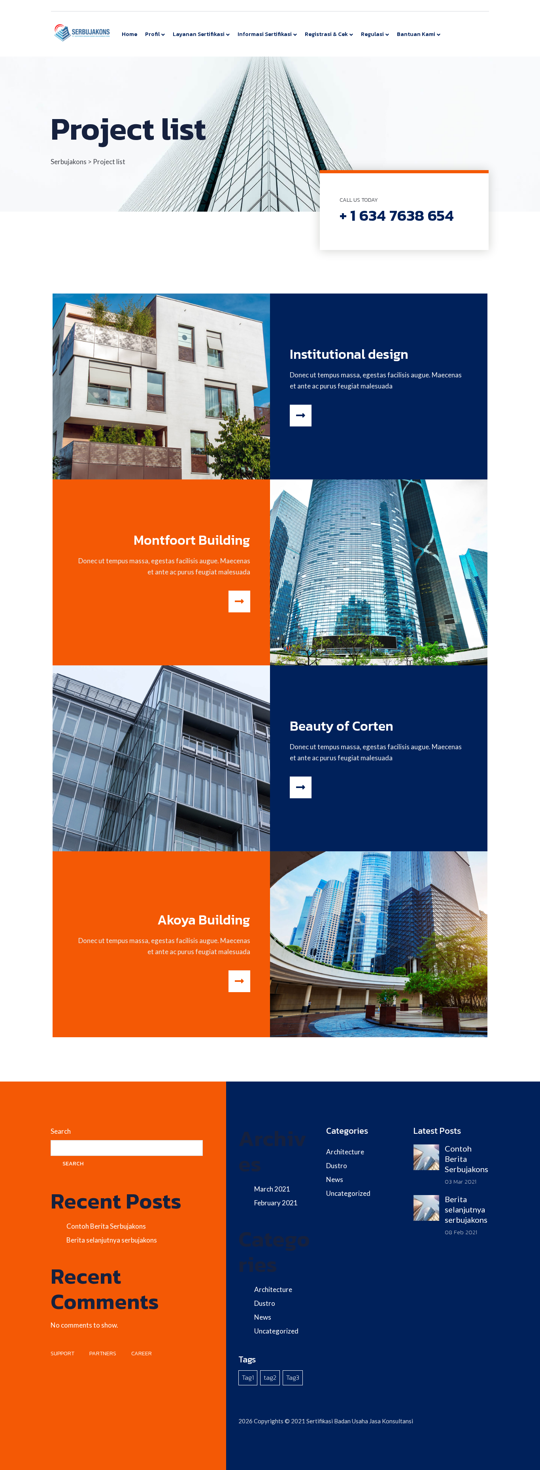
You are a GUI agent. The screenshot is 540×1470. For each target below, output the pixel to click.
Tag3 (292, 1377)
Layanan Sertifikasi (199, 34)
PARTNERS (102, 1353)
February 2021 (276, 1203)
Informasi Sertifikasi (265, 34)
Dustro (264, 1303)
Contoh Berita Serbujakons (106, 1226)
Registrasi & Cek (326, 34)
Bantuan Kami (416, 34)
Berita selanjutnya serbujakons (111, 1240)
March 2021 (272, 1189)
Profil (152, 34)
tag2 (270, 1377)
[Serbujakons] (82, 32)
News (262, 1317)
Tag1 (248, 1377)
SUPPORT (62, 1353)
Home (129, 34)
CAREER (141, 1353)
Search (61, 1131)
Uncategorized (276, 1331)
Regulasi (372, 34)
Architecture (273, 1289)
